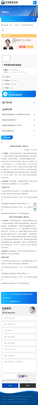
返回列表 (7, 298)
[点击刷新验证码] (22, 376)
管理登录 (17, 402)
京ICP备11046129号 (21, 399)
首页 (10, 25)
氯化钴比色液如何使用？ (9, 120)
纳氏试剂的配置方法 (8, 131)
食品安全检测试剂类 (27, 25)
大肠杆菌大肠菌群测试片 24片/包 (11, 125)
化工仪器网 (10, 402)
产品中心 (16, 25)
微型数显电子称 (15, 301)
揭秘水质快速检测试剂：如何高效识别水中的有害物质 (18, 114)
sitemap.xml (24, 402)
